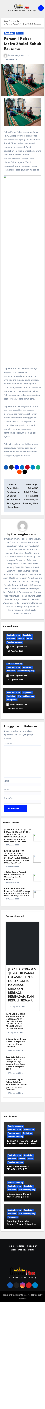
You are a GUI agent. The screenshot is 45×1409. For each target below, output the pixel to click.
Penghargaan (14, 1133)
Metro (19, 33)
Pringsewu (11, 700)
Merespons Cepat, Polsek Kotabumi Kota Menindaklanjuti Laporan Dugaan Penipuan (16, 1084)
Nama (7, 781)
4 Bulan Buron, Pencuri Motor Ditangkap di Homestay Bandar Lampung (22, 1197)
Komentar (9, 743)
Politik (22, 1249)
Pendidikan (29, 1130)
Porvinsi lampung (14, 642)
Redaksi (20, 1246)
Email (7, 789)
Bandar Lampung (14, 664)
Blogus (36, 1295)
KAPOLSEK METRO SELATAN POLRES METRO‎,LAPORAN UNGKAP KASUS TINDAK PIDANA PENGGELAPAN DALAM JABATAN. (15, 1021)
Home (11, 1246)
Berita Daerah (13, 635)
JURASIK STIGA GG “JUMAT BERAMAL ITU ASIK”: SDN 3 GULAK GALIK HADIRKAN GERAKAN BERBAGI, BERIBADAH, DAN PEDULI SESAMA (22, 985)
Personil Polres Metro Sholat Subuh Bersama (22, 44)
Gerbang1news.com (19, 55)
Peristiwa (27, 1133)
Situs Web (8, 798)
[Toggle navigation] (3, 8)
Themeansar (22, 1298)
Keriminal (11, 639)
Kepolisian (9, 33)
